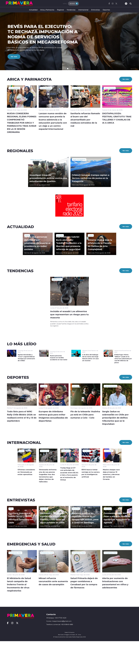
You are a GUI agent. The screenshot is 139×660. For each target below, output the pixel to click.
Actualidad (33, 10)
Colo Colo (75, 386)
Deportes (106, 10)
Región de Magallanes (79, 159)
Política (21, 451)
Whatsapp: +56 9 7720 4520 (56, 618)
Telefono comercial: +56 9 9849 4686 (59, 624)
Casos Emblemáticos (110, 386)
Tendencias (71, 10)
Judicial (91, 235)
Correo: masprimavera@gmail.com (58, 621)
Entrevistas (95, 10)
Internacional (83, 10)
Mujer (11, 508)
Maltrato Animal (57, 279)
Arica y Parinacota (47, 10)
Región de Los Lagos (36, 159)
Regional (60, 10)
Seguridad (60, 235)
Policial (27, 235)
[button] (60, 68)
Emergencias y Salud (15, 553)
